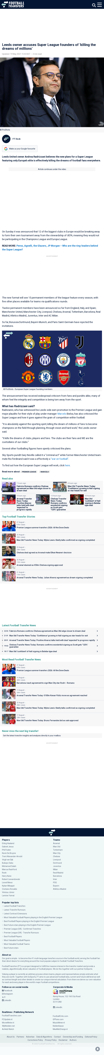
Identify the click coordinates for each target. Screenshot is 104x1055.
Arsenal (56, 843)
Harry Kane (7, 876)
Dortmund (57, 863)
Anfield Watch (8, 1029)
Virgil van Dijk (8, 860)
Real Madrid (58, 873)
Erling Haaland (8, 843)
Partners (20, 1037)
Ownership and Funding (73, 1037)
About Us (11, 1037)
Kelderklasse (58, 1026)
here (67, 465)
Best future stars (11, 948)
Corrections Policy (35, 1040)
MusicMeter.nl (59, 1023)
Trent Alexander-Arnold (12, 856)
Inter (55, 879)
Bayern (56, 886)
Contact (57, 1037)
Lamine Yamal (8, 895)
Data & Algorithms (44, 1037)
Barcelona (57, 876)
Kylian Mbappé (8, 886)
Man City (57, 853)
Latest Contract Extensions (15, 914)
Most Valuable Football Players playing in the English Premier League (33, 917)
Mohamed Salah (9, 866)
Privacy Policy (51, 1040)
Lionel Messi (7, 882)
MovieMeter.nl (8, 1023)
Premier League (29, 472)
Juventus (57, 866)
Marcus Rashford (9, 869)
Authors (73, 1040)
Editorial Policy (91, 1037)
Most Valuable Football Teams (17, 944)
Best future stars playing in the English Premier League (27, 925)
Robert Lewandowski (11, 879)
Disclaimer (63, 1040)
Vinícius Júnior (8, 892)
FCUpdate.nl (7, 1019)
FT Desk (16, 139)
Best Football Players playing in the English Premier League (29, 921)
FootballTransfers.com (11, 1015)
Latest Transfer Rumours (14, 910)
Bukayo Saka (7, 863)
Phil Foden (6, 850)
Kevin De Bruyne (9, 853)
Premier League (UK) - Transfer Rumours (21, 933)
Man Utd (56, 847)
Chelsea (56, 856)
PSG (55, 882)
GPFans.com (58, 1019)
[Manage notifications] (97, 1049)
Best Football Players (13, 936)
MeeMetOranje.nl (60, 1029)
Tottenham (58, 850)
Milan (55, 869)
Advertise (30, 1037)
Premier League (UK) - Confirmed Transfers (22, 929)
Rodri (4, 873)
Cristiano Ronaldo (9, 889)
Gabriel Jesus (8, 847)
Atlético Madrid (59, 889)
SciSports (88, 969)
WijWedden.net (8, 1026)
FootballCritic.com (60, 1016)
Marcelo (62, 413)
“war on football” (59, 458)
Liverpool (57, 860)
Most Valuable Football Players (17, 940)
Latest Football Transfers (14, 906)
